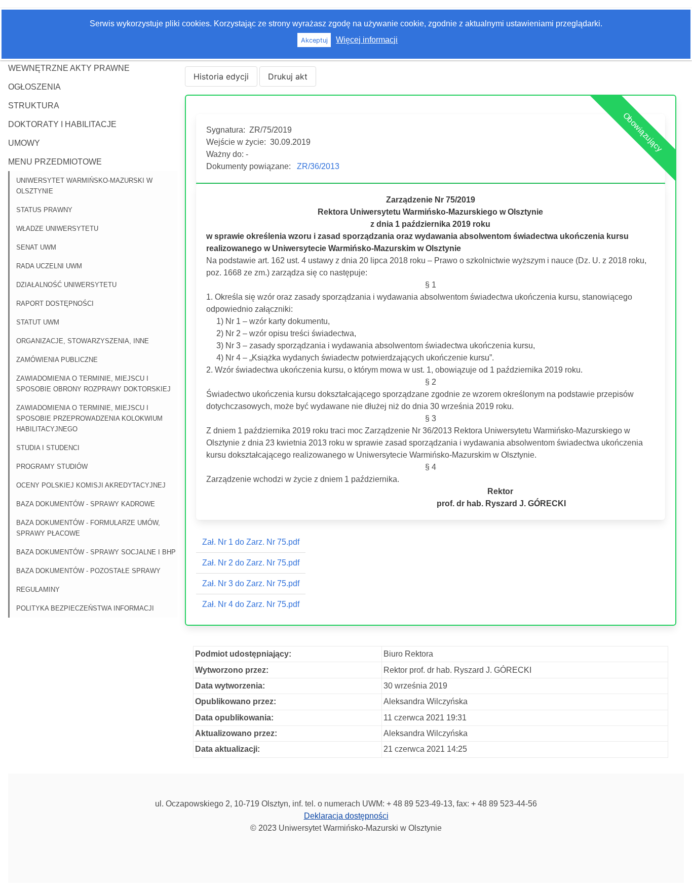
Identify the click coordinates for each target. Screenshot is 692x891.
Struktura (33, 105)
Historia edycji (221, 76)
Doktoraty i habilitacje (62, 124)
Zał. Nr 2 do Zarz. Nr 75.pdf (250, 562)
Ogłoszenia (34, 87)
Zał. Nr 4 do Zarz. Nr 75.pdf (250, 604)
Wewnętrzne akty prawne (69, 68)
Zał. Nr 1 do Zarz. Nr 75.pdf (250, 542)
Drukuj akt (287, 76)
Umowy (24, 143)
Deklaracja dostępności (346, 816)
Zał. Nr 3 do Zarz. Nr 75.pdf (250, 583)
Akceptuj (314, 40)
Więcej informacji (367, 39)
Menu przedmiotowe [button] (55, 161)
